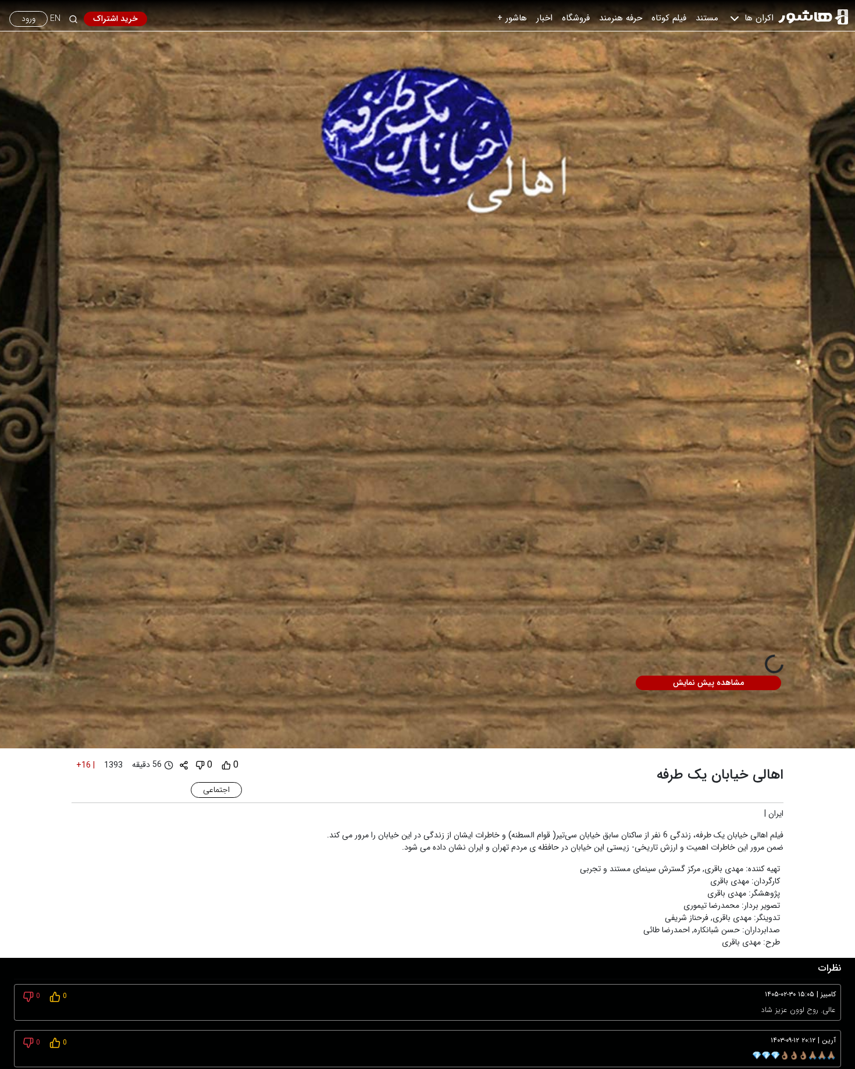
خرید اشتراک (115, 18)
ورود (28, 18)
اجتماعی (216, 789)
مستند (707, 18)
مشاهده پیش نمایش (708, 682)
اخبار (544, 18)
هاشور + (512, 18)
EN (55, 19)
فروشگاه (576, 18)
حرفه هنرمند (620, 18)
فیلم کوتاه (668, 18)
